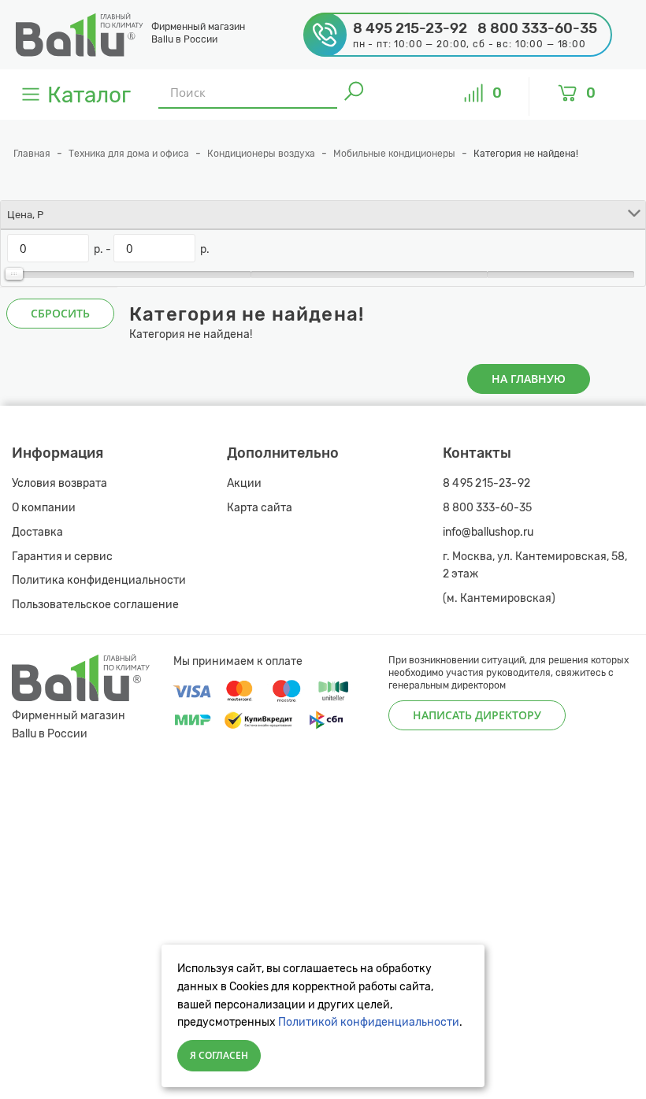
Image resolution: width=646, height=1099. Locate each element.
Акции (244, 483)
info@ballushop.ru (488, 532)
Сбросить (60, 313)
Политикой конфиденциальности (368, 1022)
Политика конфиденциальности (99, 580)
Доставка (37, 532)
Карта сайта (259, 507)
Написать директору (477, 714)
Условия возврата (59, 483)
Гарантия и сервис (62, 556)
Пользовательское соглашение (95, 604)
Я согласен (219, 1055)
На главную (529, 378)
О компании (44, 507)
